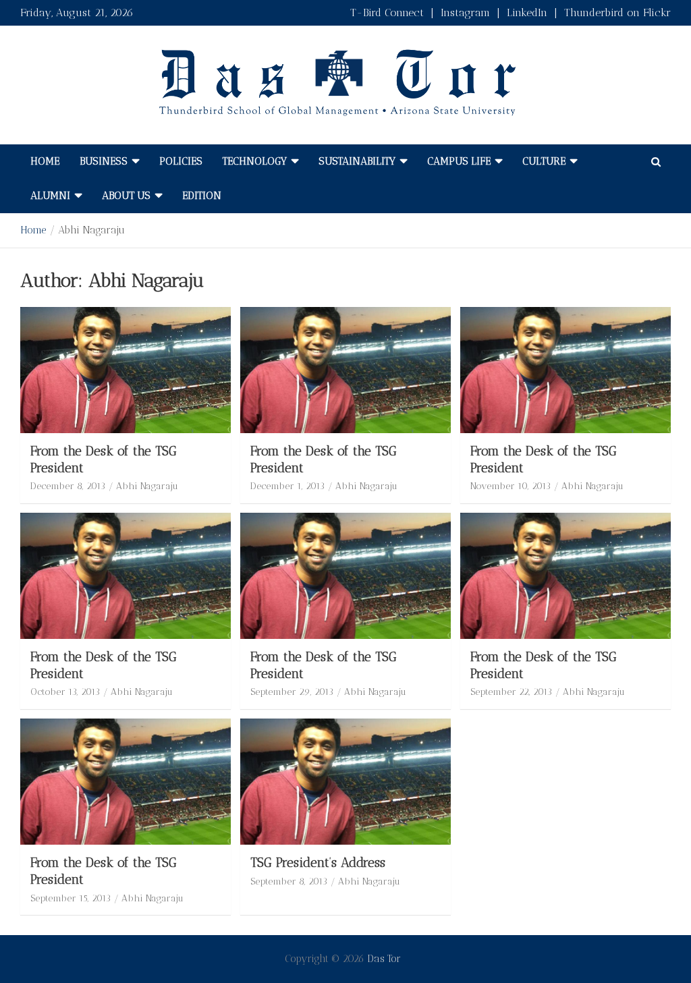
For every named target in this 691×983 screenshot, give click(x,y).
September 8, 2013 (288, 881)
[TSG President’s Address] (345, 782)
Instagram (465, 12)
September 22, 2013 (511, 692)
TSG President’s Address (317, 862)
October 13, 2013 (65, 692)
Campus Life (459, 161)
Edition (201, 196)
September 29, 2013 (291, 692)
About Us (126, 196)
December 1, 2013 (287, 486)
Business (104, 161)
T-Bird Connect (387, 12)
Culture (543, 161)
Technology (255, 161)
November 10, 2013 (510, 486)
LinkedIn (527, 12)
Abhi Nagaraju (147, 486)
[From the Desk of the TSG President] (125, 369)
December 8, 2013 (67, 486)
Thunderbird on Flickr (617, 12)
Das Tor (384, 959)
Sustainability (357, 161)
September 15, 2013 (70, 898)
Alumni (50, 196)
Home (44, 161)
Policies (180, 161)
